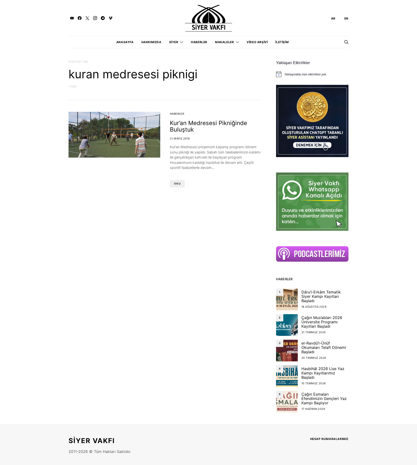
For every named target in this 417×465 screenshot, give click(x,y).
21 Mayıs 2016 (180, 138)
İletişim (282, 42)
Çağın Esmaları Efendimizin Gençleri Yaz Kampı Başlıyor (324, 398)
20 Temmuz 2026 (313, 357)
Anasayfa (125, 42)
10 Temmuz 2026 (313, 383)
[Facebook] (79, 18)
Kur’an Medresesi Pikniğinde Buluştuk (208, 126)
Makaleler (224, 42)
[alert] (312, 74)
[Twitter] (87, 18)
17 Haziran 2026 (313, 409)
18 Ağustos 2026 (314, 306)
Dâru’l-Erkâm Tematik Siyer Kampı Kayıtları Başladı (321, 296)
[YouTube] (72, 18)
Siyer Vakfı (92, 441)
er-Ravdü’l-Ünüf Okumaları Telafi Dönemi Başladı (323, 347)
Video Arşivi (257, 42)
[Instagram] (95, 18)
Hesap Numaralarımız (329, 439)
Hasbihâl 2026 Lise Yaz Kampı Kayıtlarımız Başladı (322, 373)
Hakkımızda (151, 42)
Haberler (199, 42)
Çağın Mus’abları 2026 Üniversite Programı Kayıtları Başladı (321, 322)
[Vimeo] (110, 18)
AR (333, 18)
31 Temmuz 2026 (313, 332)
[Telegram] (102, 18)
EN (346, 18)
